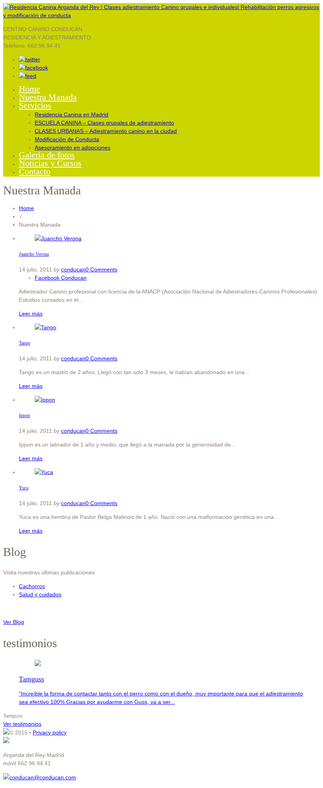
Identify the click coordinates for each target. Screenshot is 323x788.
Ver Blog (13, 622)
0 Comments (101, 269)
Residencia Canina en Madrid (71, 114)
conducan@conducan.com (42, 777)
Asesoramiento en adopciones (72, 147)
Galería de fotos (47, 155)
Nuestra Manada (48, 97)
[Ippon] (45, 400)
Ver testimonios (22, 724)
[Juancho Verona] (58, 238)
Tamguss (31, 679)
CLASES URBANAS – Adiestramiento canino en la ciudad (106, 131)
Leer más (31, 313)
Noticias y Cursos (50, 163)
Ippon (24, 415)
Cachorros (32, 586)
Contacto (34, 171)
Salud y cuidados (40, 594)
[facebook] (33, 68)
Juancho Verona (34, 254)
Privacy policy (50, 732)
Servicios (35, 105)
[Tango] (45, 327)
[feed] (27, 76)
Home (29, 89)
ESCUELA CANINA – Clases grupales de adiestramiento (104, 123)
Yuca (23, 488)
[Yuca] (44, 472)
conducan (73, 269)
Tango (24, 343)
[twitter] (29, 59)
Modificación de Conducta (67, 139)
